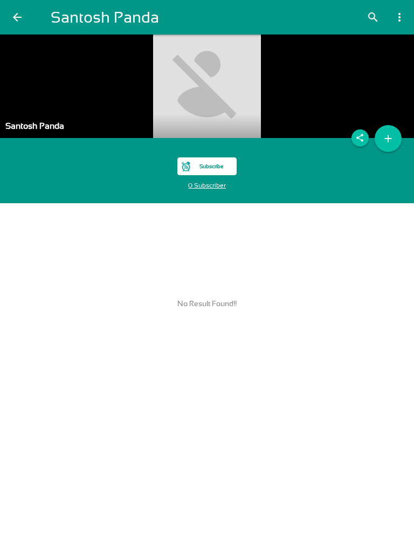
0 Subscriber (207, 185)
